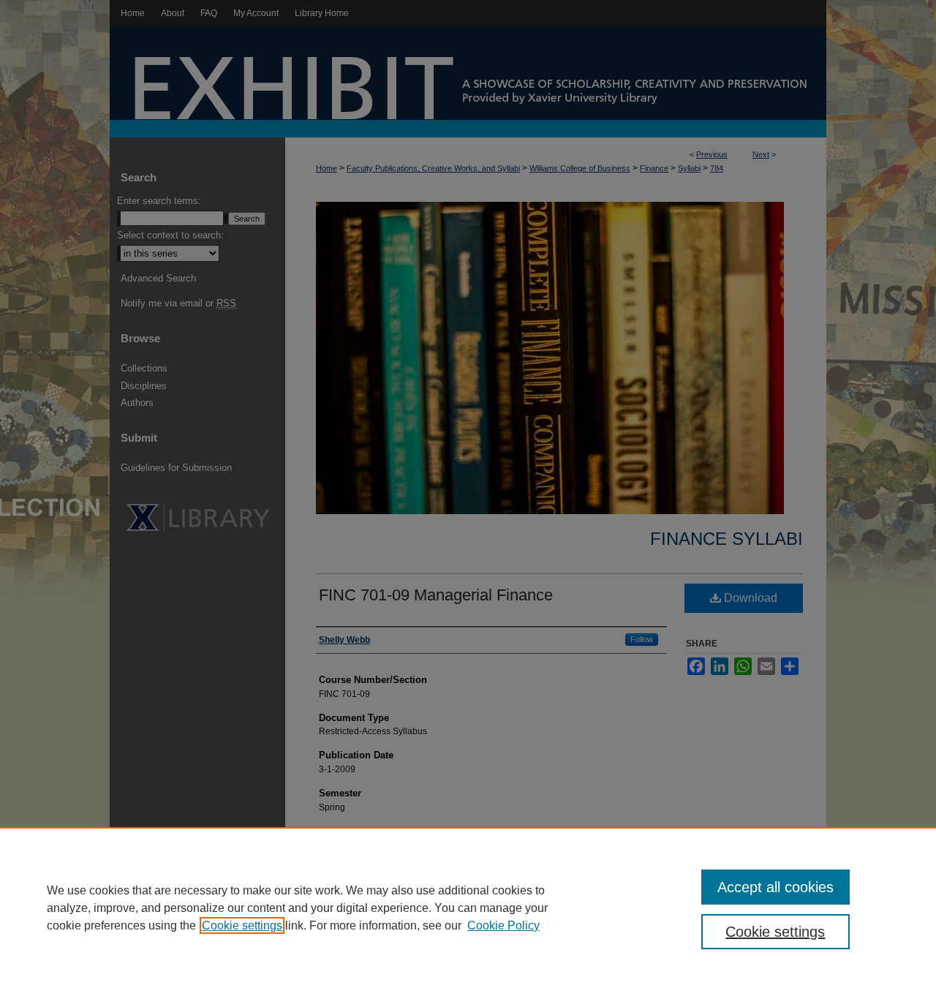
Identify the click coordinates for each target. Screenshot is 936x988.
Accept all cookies (775, 887)
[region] (468, 907)
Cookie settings (242, 925)
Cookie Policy (503, 925)
